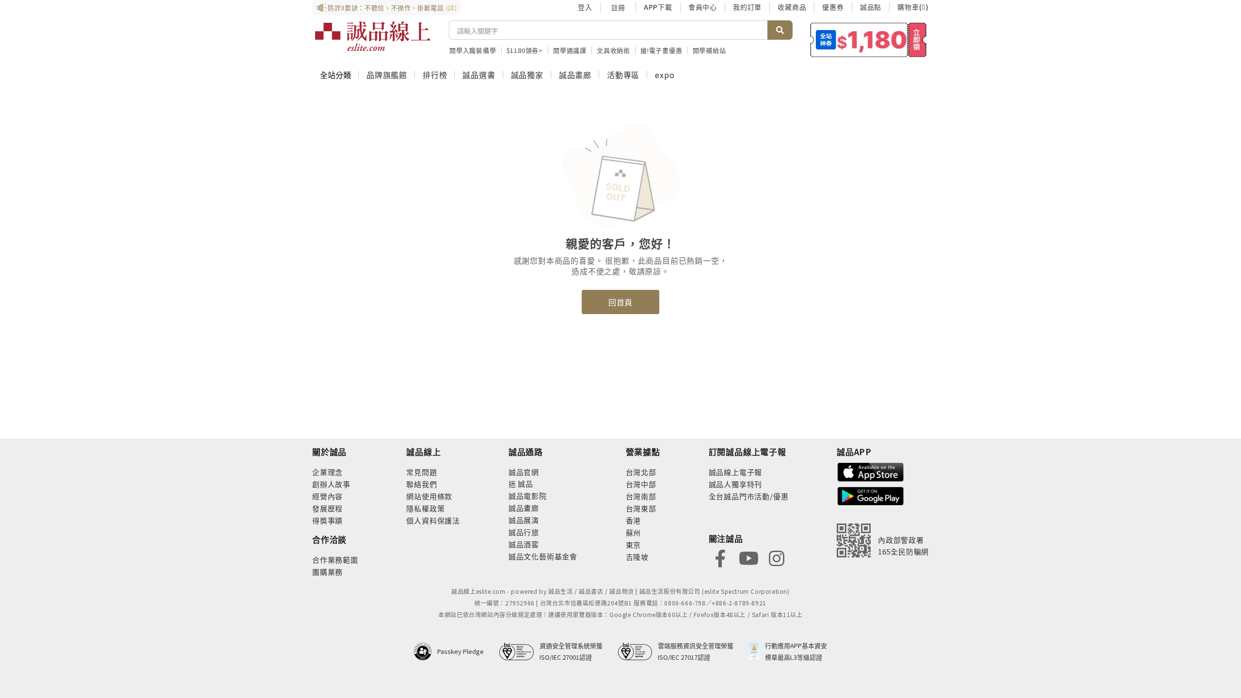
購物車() (913, 7)
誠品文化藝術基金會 (543, 556)
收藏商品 (792, 7)
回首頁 (620, 302)
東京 (633, 544)
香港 (633, 520)
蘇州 (633, 532)
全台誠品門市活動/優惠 (749, 496)
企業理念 (327, 472)
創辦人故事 (331, 484)
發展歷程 (327, 508)
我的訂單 (747, 7)
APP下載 (658, 7)
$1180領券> (525, 50)
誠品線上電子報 (736, 472)
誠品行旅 (524, 532)
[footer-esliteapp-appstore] (871, 471)
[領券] (868, 39)
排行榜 (435, 74)
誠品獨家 (527, 74)
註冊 (618, 7)
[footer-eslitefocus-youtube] (748, 557)
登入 (585, 7)
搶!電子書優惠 (661, 50)
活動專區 (623, 74)
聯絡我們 (421, 484)
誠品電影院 (528, 496)
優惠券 (832, 7)
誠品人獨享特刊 (736, 484)
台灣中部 (641, 484)
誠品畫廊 (575, 74)
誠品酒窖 (524, 544)
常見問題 (421, 472)
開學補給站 (709, 50)
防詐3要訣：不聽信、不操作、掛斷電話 (392, 7)
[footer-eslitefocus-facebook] (720, 557)
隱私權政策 (425, 508)
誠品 (524, 483)
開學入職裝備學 (472, 50)
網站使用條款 (429, 496)
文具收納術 (613, 50)
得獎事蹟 (327, 520)
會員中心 (702, 7)
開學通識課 (570, 50)
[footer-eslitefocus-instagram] (776, 557)
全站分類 (335, 74)
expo (664, 74)
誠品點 (870, 7)
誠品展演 (524, 520)
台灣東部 (641, 508)
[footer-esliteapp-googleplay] (871, 495)
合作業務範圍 (335, 560)
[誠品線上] (372, 36)
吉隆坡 (637, 557)
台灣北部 (641, 472)
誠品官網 (524, 472)
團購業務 (327, 572)
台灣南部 (641, 496)
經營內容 (327, 496)
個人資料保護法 (433, 520)
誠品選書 (478, 74)
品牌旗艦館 (386, 74)
